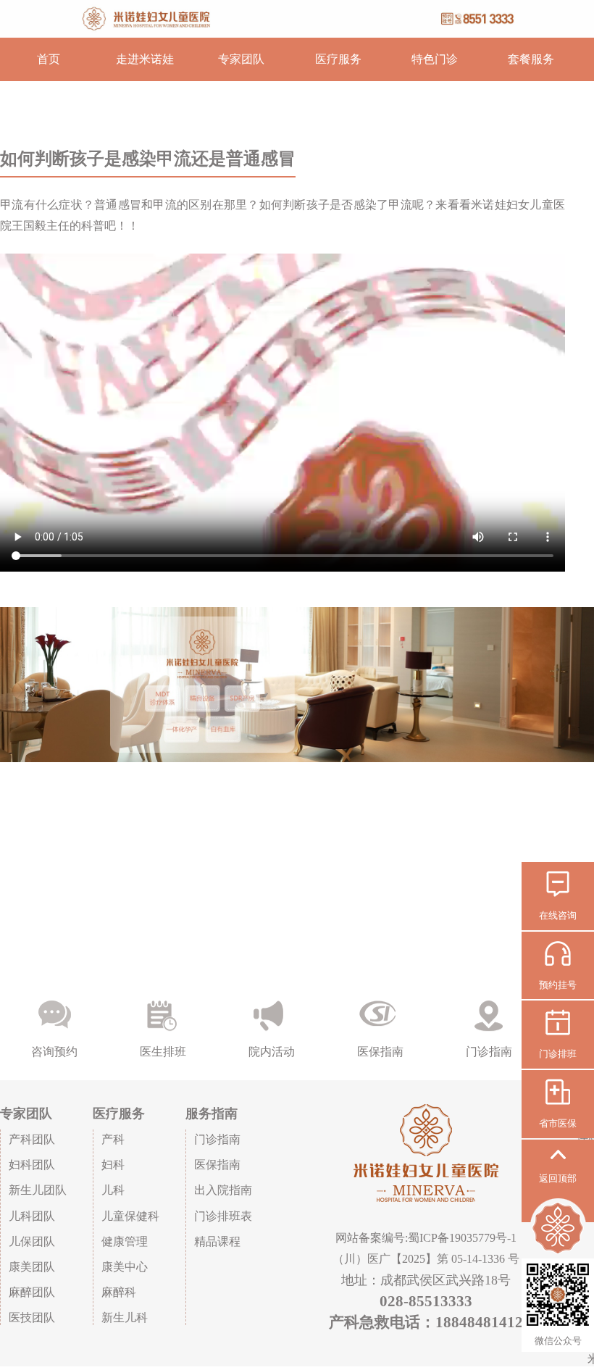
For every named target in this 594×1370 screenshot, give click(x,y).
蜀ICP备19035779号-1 (462, 1238)
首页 (48, 59)
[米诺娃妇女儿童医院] (297, 19)
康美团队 (32, 1267)
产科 (113, 1139)
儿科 (113, 1190)
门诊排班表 (223, 1216)
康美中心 (124, 1267)
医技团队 (32, 1317)
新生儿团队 (38, 1190)
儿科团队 (32, 1216)
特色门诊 (434, 59)
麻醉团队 (32, 1292)
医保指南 (217, 1164)
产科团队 (32, 1139)
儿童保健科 (130, 1216)
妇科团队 (32, 1164)
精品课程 (217, 1241)
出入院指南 (223, 1190)
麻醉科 (118, 1292)
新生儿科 (124, 1317)
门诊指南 (217, 1139)
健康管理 (124, 1241)
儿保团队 (32, 1241)
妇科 (113, 1164)
